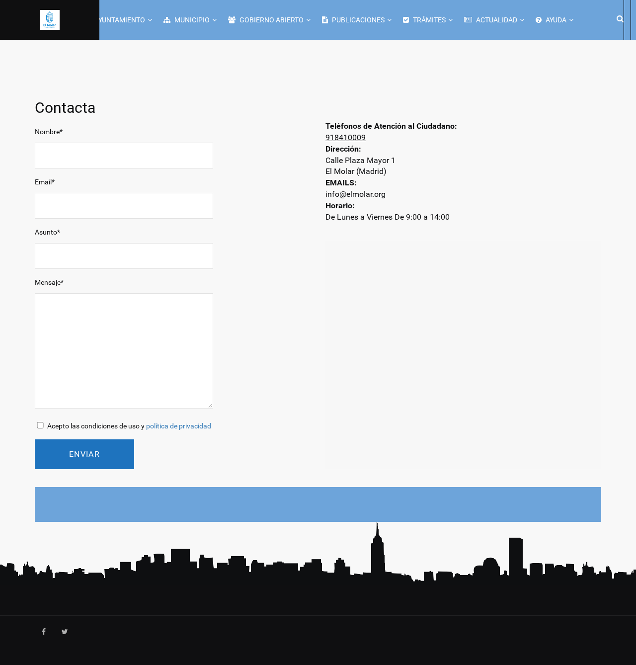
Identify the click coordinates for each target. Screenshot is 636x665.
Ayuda (555, 20)
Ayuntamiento (119, 20)
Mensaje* (49, 282)
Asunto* (47, 232)
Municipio (191, 20)
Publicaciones (357, 20)
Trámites (428, 20)
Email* (45, 182)
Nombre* (49, 132)
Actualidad (496, 20)
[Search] (619, 18)
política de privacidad (178, 426)
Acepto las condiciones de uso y (128, 426)
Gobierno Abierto (271, 20)
